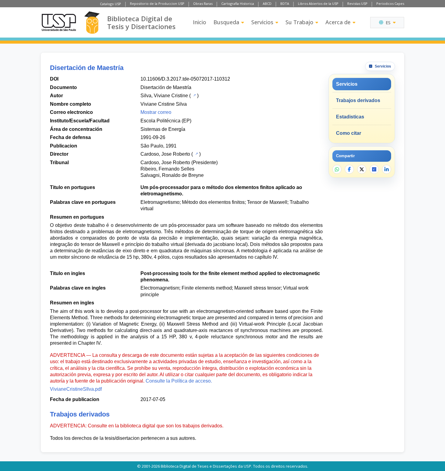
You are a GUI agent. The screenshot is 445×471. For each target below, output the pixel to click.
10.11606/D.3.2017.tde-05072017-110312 (185, 78)
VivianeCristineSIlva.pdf (76, 389)
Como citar (348, 133)
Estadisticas (350, 116)
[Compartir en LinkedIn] (386, 169)
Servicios (262, 22)
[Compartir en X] (361, 169)
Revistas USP (357, 3)
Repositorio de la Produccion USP (157, 3)
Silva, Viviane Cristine (164, 95)
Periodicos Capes (390, 3)
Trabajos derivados (358, 100)
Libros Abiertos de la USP (318, 3)
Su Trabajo (299, 22)
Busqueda (226, 22)
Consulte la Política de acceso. (179, 380)
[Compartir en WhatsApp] (336, 169)
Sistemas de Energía (162, 129)
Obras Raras (203, 3)
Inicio (199, 22)
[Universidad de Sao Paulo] (59, 22)
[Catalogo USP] (194, 95)
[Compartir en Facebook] (349, 169)
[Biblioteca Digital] (92, 22)
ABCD (267, 3)
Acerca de (338, 22)
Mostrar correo (155, 112)
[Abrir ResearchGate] (374, 169)
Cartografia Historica (237, 3)
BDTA (284, 3)
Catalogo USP (110, 3)
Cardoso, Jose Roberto (165, 154)
